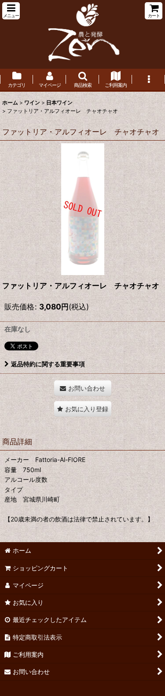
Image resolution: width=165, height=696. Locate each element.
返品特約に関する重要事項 (48, 364)
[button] (11, 10)
